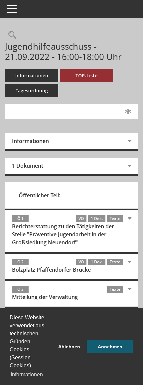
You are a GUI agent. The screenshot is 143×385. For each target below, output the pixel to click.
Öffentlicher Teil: (39, 195)
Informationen (31, 75)
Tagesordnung (32, 90)
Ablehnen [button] (69, 346)
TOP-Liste (86, 75)
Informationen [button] (27, 374)
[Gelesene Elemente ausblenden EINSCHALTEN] (128, 112)
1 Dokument (27, 165)
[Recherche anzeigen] (10, 35)
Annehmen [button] (110, 346)
